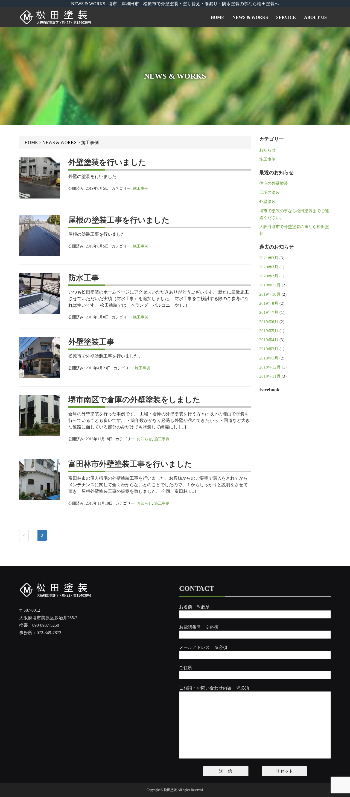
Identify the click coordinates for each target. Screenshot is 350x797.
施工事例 (140, 188)
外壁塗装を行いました (107, 162)
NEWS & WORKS (250, 17)
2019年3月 (268, 349)
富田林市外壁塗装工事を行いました (130, 464)
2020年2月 (268, 276)
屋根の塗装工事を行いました (119, 220)
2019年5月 (268, 331)
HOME (217, 17)
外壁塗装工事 (91, 342)
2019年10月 (270, 294)
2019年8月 (268, 303)
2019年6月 (268, 322)
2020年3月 (268, 267)
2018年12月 (270, 367)
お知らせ (144, 439)
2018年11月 (270, 376)
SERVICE (286, 17)
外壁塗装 (267, 201)
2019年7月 (268, 312)
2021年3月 (268, 258)
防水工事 (83, 278)
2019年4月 (268, 340)
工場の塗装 (269, 192)
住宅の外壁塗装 (273, 183)
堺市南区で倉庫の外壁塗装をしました (134, 399)
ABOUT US (315, 17)
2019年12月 (270, 285)
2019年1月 (268, 358)
